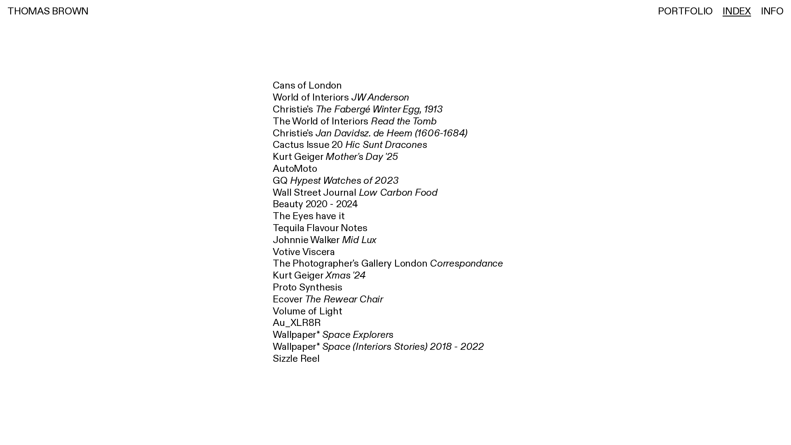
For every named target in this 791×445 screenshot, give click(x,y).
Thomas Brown (48, 11)
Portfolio (685, 11)
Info (772, 11)
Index (737, 11)
